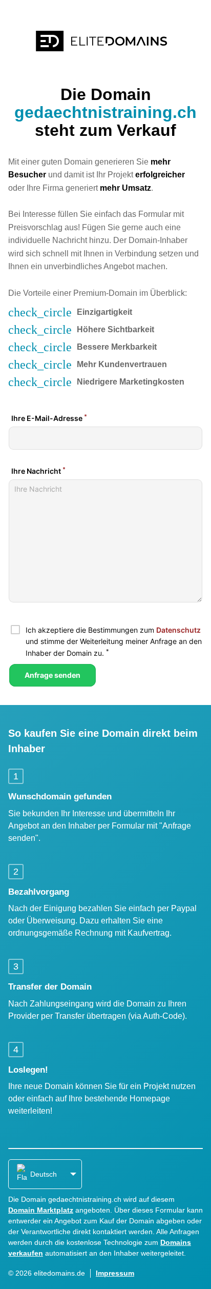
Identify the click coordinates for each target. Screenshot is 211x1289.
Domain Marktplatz (40, 1210)
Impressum (115, 1273)
